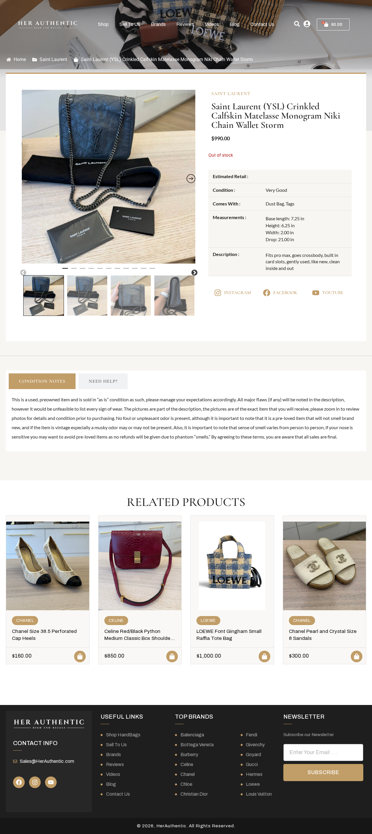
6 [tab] (109, 271)
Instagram (237, 293)
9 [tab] (135, 271)
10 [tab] (143, 271)
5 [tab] (100, 271)
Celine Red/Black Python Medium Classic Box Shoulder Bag (138, 638)
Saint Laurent (53, 59)
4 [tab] (91, 271)
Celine (116, 620)
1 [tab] (65, 271)
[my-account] (306, 23)
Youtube (332, 293)
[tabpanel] (109, 177)
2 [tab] (74, 271)
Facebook (285, 293)
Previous (23, 272)
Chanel (25, 620)
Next (194, 272)
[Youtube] (51, 782)
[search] (297, 24)
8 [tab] (126, 271)
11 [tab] (152, 271)
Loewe (208, 620)
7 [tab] (117, 271)
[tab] (42, 381)
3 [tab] (82, 271)
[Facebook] (19, 782)
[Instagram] (35, 782)
